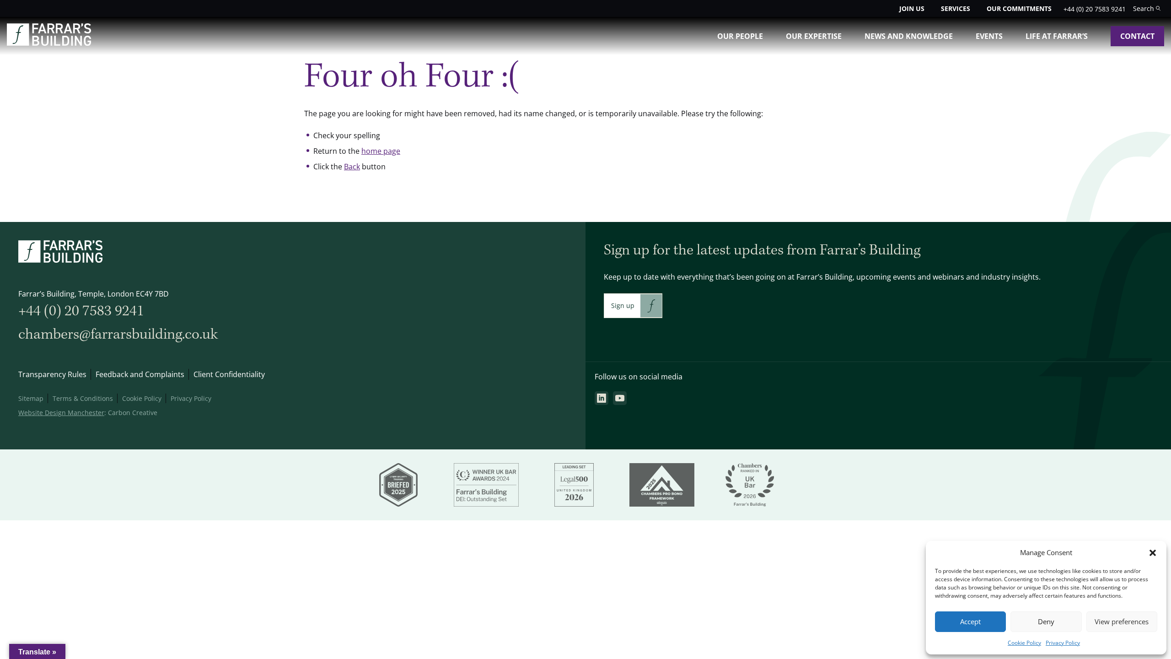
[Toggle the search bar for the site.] (1146, 8)
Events (989, 36)
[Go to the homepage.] (49, 43)
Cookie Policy (1024, 643)
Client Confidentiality (229, 374)
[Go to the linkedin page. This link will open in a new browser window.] (601, 398)
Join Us (911, 8)
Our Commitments (1019, 8)
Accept (970, 622)
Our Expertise (814, 36)
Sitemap (30, 398)
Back (352, 167)
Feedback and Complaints (140, 374)
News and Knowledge (909, 36)
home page (380, 151)
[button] (1152, 552)
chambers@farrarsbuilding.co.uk (118, 334)
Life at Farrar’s (1057, 36)
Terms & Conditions (83, 398)
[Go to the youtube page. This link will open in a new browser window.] (620, 398)
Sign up (622, 305)
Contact (1137, 36)
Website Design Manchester (61, 412)
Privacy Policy (1063, 643)
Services (955, 8)
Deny (1046, 622)
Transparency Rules (52, 374)
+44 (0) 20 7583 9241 (1095, 9)
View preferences (1122, 622)
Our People (740, 36)
